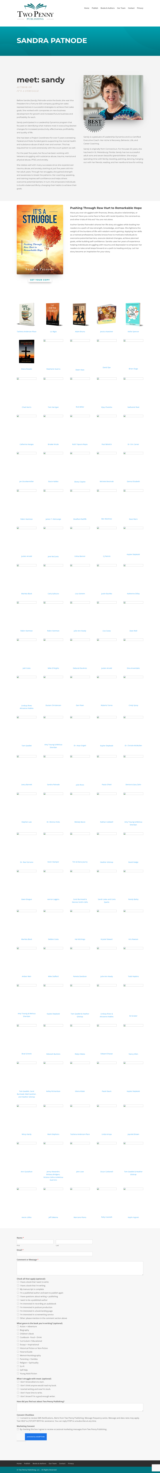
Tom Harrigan (53, 407)
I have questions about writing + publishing (39, 1296)
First (18, 1245)
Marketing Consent (26, 1426)
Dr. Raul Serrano (26, 862)
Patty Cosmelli (106, 1217)
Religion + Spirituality (29, 1362)
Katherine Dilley (133, 593)
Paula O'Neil (107, 784)
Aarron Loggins (53, 899)
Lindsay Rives (26, 705)
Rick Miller (80, 407)
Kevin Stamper (53, 862)
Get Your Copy (40, 280)
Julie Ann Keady (80, 631)
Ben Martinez (106, 519)
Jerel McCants (53, 556)
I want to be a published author (34, 1300)
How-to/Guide (26, 1352)
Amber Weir (26, 976)
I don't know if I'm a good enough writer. (37, 1396)
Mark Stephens (53, 1134)
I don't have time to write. (31, 1392)
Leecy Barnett (26, 784)
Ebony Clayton (80, 482)
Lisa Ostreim (80, 593)
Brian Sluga (133, 369)
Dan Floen (80, 705)
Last (57, 1245)
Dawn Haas (80, 370)
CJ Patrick (106, 556)
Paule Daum (106, 1091)
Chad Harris (26, 407)
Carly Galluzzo (53, 593)
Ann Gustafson (26, 1172)
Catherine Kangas (27, 444)
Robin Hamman (26, 519)
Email (20, 1250)
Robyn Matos (80, 1054)
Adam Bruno (80, 331)
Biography (24, 1330)
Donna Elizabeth (133, 481)
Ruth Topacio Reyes (80, 444)
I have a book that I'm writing (32, 1285)
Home (86, 8)
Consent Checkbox (25, 1415)
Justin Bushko (106, 593)
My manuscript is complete (32, 1289)
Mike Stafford (53, 976)
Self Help (24, 1370)
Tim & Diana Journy (79, 862)
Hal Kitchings (80, 939)
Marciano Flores (80, 1217)
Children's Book (27, 1333)
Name (20, 1238)
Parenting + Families (29, 1359)
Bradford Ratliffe (79, 519)
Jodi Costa (26, 668)
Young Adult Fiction (28, 1373)
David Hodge (133, 862)
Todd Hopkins (133, 976)
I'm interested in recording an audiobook (38, 1303)
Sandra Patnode (53, 784)
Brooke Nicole (53, 444)
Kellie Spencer (133, 331)
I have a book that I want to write (34, 1282)
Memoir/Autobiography (30, 1355)
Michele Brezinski (107, 481)
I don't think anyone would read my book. (38, 1385)
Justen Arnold (26, 556)
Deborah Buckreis (80, 668)
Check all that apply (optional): (31, 1279)
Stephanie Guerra (53, 369)
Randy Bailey (133, 899)
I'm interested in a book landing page (36, 1311)
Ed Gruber (133, 1016)
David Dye (107, 367)
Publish (95, 8)
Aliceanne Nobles (26, 708)
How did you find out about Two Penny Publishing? (40, 1401)
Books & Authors (108, 8)
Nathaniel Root (133, 407)
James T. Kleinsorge (53, 519)
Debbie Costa (53, 939)
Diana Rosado (26, 369)
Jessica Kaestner (106, 331)
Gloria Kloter (80, 1091)
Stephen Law (27, 822)
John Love (80, 1172)
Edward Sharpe (107, 1054)
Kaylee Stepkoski (133, 554)
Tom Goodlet (27, 746)
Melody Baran (79, 822)
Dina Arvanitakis (133, 668)
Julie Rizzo (80, 785)
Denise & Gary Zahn (133, 784)
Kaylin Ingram (133, 1217)
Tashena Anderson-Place (26, 331)
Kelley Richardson (53, 1091)
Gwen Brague (26, 899)
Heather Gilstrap (106, 862)
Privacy (140, 8)
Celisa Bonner (79, 556)
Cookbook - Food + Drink (31, 1337)
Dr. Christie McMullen (133, 745)
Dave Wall (133, 631)
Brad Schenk (27, 1054)
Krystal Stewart (107, 939)
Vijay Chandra (106, 407)
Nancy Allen (133, 1054)
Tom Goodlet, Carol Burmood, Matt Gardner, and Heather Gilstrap (26, 1094)
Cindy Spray (133, 705)
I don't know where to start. (32, 1382)
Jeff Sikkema (53, 1217)
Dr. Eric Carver (133, 444)
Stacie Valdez (53, 481)
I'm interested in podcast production (36, 1307)
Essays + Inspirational (29, 1344)
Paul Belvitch (107, 444)
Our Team (121, 8)
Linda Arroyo (107, 1134)
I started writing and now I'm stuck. (35, 1389)
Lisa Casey (107, 631)
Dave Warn (133, 519)
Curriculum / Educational (31, 1341)
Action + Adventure (28, 1326)
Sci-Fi (22, 1366)
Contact (131, 8)
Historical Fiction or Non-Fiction (34, 1348)
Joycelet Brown (133, 1134)
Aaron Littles (27, 1217)
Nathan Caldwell (106, 822)
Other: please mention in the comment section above (43, 1318)
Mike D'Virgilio (53, 668)
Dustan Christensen (53, 705)
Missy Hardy (26, 1134)
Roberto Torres (107, 705)
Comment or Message (27, 1259)
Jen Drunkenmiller (26, 481)
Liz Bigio (53, 331)
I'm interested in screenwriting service (37, 1314)
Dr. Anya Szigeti (80, 745)
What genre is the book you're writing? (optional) (39, 1323)
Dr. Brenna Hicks (53, 822)
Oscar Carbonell (106, 1172)
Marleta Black (26, 593)
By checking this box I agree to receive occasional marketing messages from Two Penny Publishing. (63, 1429)
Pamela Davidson (80, 976)
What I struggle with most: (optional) (34, 1379)
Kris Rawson (133, 939)
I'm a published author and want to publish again (41, 1293)
